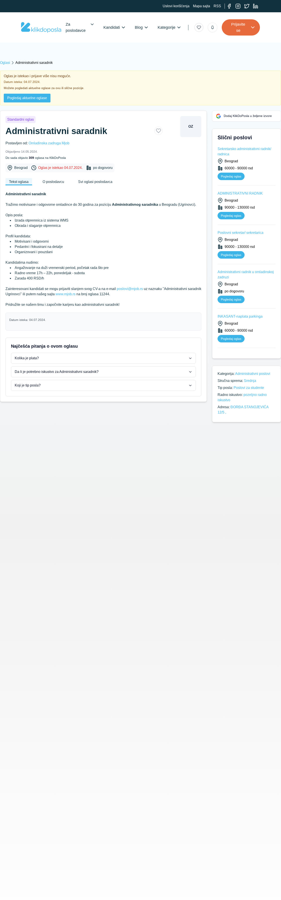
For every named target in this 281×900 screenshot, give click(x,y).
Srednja (250, 381)
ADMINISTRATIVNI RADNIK (240, 193)
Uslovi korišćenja (176, 6)
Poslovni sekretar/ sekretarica (240, 232)
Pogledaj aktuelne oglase (27, 98)
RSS (217, 6)
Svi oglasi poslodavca (95, 182)
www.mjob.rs (66, 294)
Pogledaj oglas (231, 176)
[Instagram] (238, 6)
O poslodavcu (53, 182)
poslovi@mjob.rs (130, 289)
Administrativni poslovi (252, 374)
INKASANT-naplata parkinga (240, 316)
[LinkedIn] (255, 6)
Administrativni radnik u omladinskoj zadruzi (246, 274)
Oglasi (5, 62)
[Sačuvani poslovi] (199, 27)
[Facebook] (229, 6)
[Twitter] (246, 6)
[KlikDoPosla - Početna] (41, 27)
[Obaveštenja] (212, 27)
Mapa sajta (201, 6)
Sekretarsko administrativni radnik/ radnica (244, 151)
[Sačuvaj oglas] (158, 131)
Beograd (21, 168)
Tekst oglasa (19, 182)
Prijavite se (238, 27)
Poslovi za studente (249, 388)
